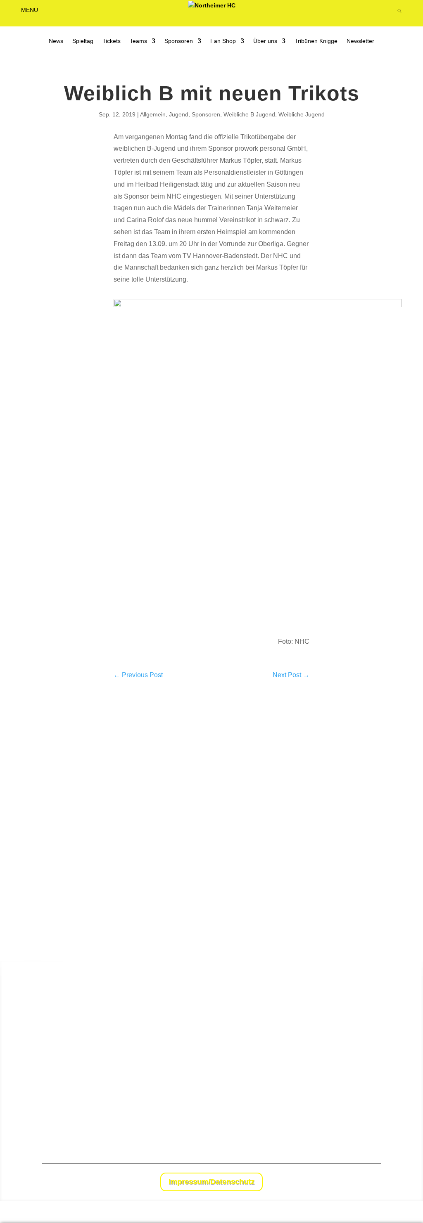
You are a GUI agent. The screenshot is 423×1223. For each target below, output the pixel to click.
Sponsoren (178, 41)
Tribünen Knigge (316, 41)
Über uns (265, 41)
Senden (399, 1127)
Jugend (178, 114)
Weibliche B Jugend (249, 114)
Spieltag (82, 41)
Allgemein (153, 114)
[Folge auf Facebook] (357, 1183)
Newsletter (360, 41)
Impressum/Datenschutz (211, 1182)
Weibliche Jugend (301, 114)
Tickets (111, 41)
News (56, 41)
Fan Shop (223, 41)
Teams (138, 41)
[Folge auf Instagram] (374, 1183)
